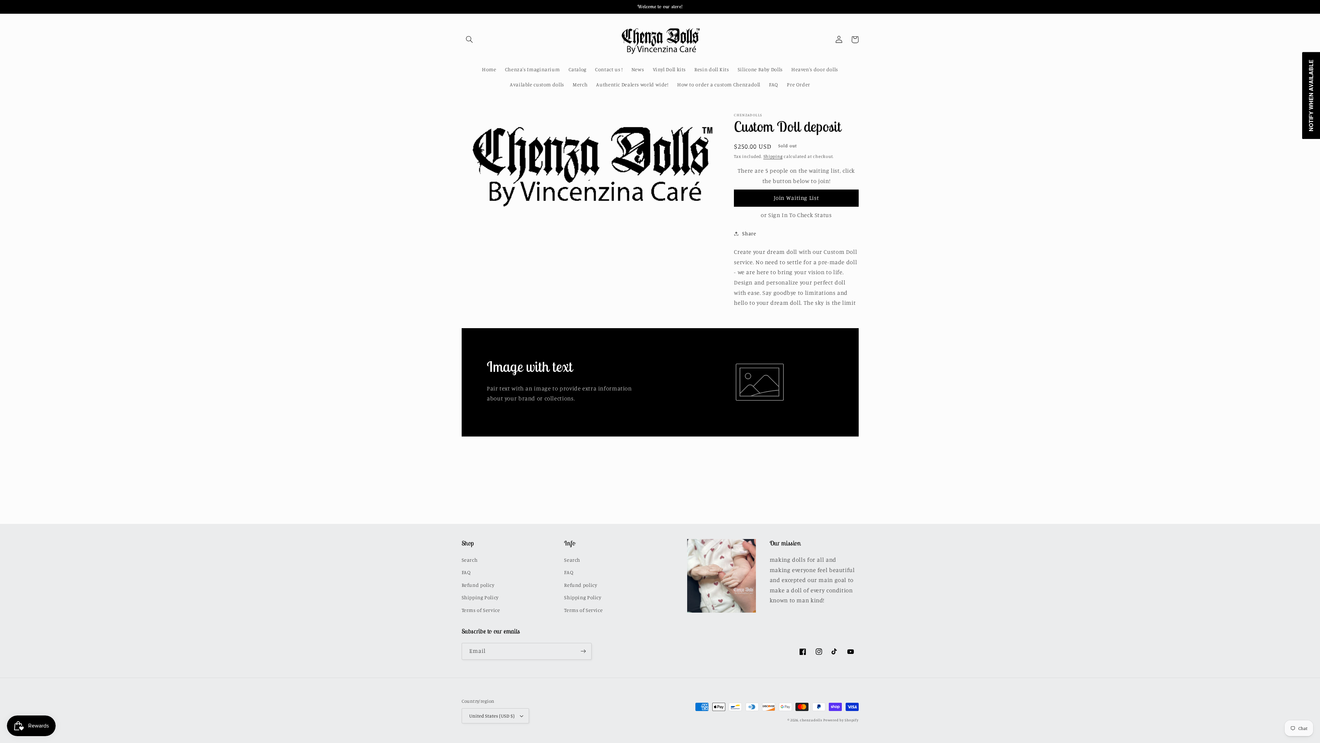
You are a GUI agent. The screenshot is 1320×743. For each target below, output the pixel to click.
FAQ (466, 572)
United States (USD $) (492, 716)
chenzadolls (811, 720)
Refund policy (478, 585)
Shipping (773, 156)
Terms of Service (481, 610)
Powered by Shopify (840, 720)
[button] (469, 39)
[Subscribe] (583, 651)
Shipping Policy (480, 597)
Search (470, 560)
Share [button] (749, 233)
